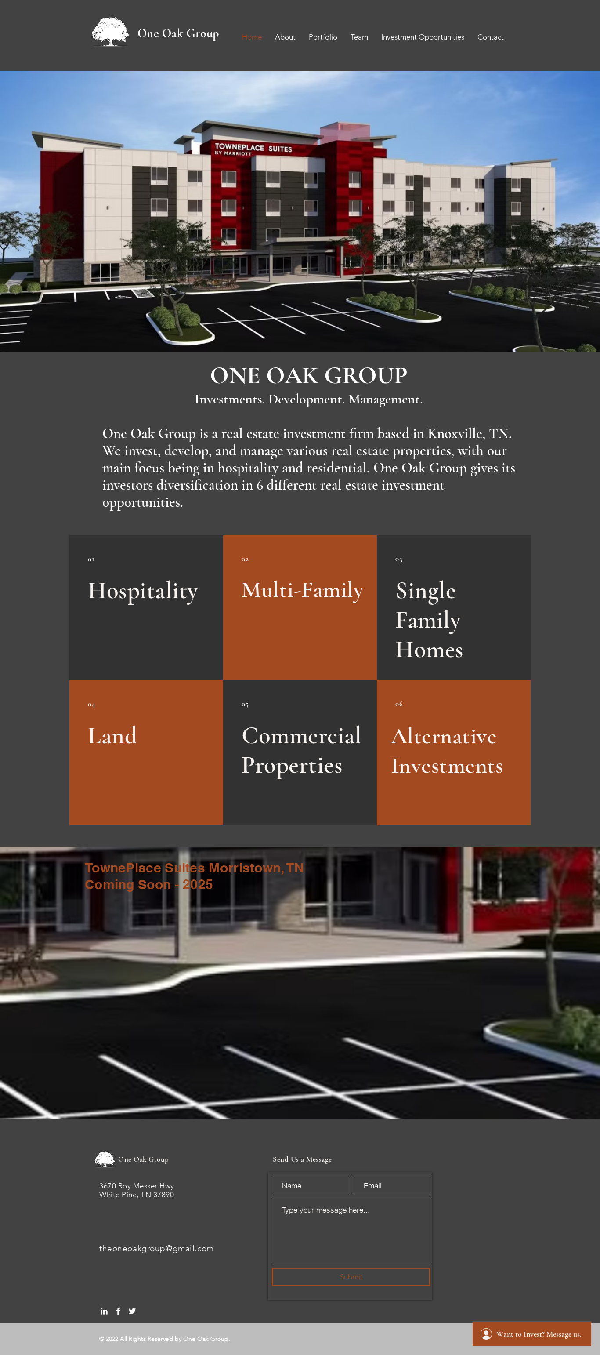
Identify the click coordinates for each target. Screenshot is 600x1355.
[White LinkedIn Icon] (104, 1311)
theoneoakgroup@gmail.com (156, 1248)
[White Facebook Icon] (118, 1311)
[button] (300, 211)
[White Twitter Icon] (132, 1311)
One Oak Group (178, 33)
